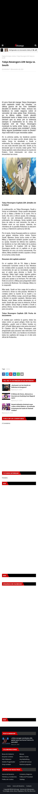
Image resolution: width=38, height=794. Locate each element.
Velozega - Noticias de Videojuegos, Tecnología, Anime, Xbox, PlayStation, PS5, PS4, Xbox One (19, 790)
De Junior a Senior (7, 757)
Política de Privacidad (26, 777)
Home (9, 786)
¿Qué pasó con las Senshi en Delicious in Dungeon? (21, 386)
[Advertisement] (19, 21)
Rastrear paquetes (25, 764)
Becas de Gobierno (8, 754)
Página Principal (6, 56)
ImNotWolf (6, 69)
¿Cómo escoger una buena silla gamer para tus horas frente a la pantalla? (22, 740)
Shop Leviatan (6, 764)
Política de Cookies (8, 779)
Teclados (5, 478)
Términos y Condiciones (9, 777)
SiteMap (22, 779)
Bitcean (22, 754)
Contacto (29, 786)
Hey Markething (24, 759)
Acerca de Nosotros (8, 774)
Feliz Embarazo (6, 759)
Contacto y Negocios (26, 774)
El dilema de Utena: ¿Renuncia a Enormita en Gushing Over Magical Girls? (23, 396)
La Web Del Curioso (26, 762)
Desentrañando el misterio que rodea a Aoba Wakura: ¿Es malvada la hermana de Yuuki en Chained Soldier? (23, 407)
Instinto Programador (8, 762)
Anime (14, 56)
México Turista (24, 757)
